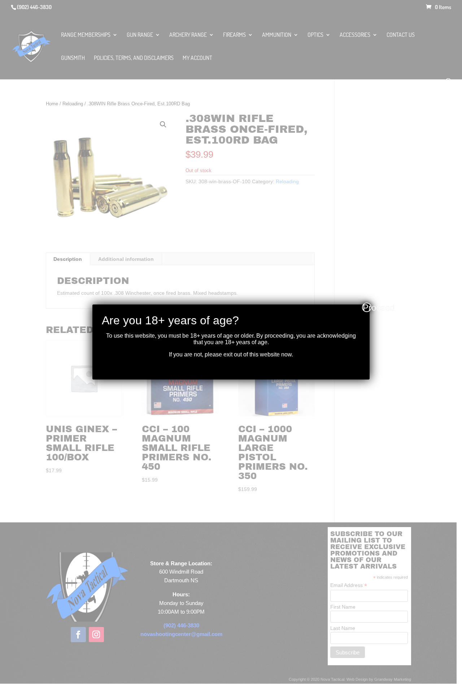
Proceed (367, 307)
